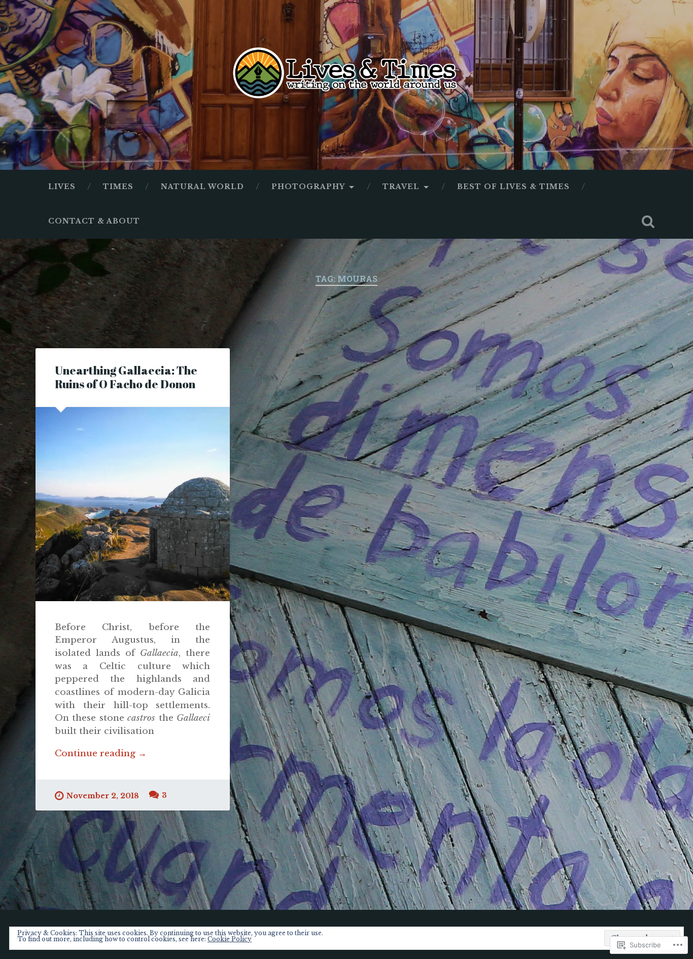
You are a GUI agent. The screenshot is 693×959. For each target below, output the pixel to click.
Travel (401, 186)
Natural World (202, 186)
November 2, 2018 (102, 795)
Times (118, 186)
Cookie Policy (229, 939)
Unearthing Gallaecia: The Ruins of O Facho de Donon (126, 377)
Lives (62, 186)
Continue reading (101, 753)
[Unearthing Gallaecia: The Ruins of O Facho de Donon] (133, 504)
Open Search (648, 221)
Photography (308, 186)
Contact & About (94, 221)
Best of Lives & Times (513, 186)
